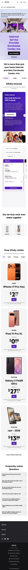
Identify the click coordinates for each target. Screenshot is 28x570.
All (4, 257)
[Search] (17, 2)
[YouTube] (8, 539)
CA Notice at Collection (15, 553)
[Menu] (2, 2)
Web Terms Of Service (15, 550)
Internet (6, 78)
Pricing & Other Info (9, 118)
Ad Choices (14, 564)
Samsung (16, 257)
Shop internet (4, 16)
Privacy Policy (15, 556)
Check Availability (14, 53)
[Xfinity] (6, 2)
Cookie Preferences (15, 568)
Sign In (24, 2)
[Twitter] (2, 539)
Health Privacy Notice (14, 561)
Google (23, 257)
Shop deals (14, 57)
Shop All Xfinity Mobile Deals (14, 455)
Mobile (15, 78)
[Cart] (21, 2)
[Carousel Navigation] (14, 115)
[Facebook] (5, 539)
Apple (9, 257)
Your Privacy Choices (14, 558)
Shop (14, 299)
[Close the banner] (2, 12)
